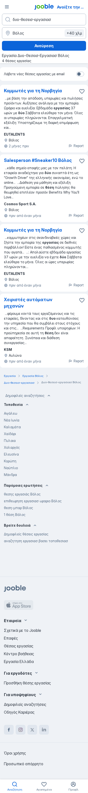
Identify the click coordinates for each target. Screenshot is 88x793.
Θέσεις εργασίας (18, 646)
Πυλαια (10, 440)
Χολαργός (12, 447)
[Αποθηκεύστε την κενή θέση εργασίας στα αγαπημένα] (82, 91)
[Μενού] (7, 7)
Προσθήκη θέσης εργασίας (27, 683)
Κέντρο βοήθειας (19, 653)
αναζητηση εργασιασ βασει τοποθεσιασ (36, 541)
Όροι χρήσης (15, 753)
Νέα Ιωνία (11, 420)
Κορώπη (10, 461)
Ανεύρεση (44, 45)
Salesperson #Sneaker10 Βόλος (38, 160)
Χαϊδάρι (10, 434)
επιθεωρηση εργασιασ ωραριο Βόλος (33, 501)
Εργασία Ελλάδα (19, 661)
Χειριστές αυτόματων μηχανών (28, 302)
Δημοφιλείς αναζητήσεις (24, 395)
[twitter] (32, 730)
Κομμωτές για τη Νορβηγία (33, 90)
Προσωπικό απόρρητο (23, 763)
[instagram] (20, 730)
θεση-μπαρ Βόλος (18, 508)
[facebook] (9, 730)
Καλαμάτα (12, 427)
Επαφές (11, 638)
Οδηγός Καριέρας (19, 712)
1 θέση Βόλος (14, 515)
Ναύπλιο (11, 468)
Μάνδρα (10, 475)
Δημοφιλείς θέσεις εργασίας (26, 534)
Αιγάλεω (10, 413)
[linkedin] (44, 730)
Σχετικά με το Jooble (22, 630)
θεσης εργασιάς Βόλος (22, 494)
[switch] (80, 74)
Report (79, 146)
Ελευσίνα (11, 454)
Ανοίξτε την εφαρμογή (72, 7)
